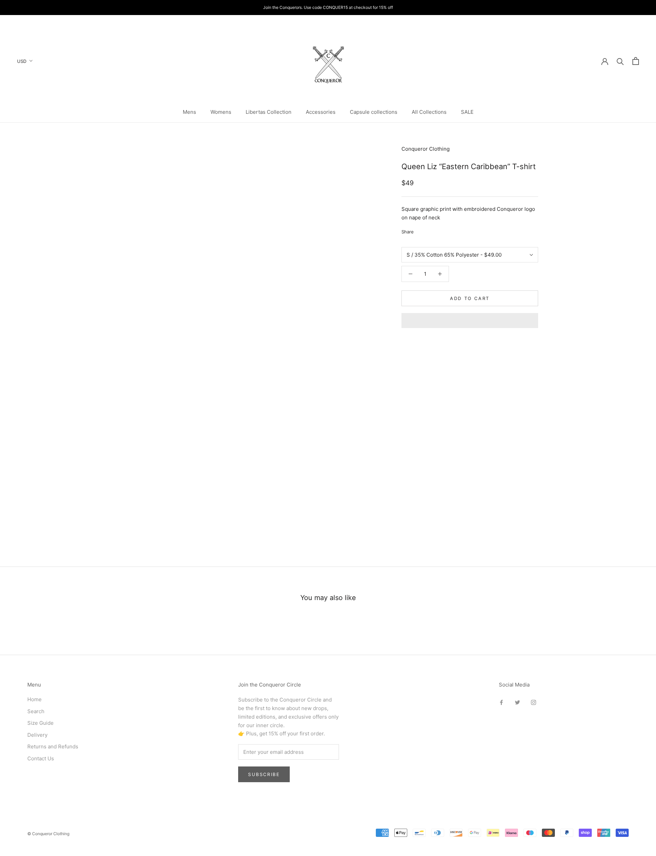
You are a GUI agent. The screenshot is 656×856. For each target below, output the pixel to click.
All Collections (429, 112)
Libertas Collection (268, 112)
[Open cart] (635, 61)
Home (34, 699)
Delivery (37, 735)
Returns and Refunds (52, 746)
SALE (467, 112)
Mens (189, 112)
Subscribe (264, 774)
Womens (220, 112)
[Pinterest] (438, 230)
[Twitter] (429, 230)
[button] (469, 320)
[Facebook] (420, 230)
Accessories (321, 112)
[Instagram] (533, 702)
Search (35, 711)
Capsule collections (373, 112)
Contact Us (40, 758)
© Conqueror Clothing (48, 833)
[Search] (620, 61)
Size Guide (40, 723)
